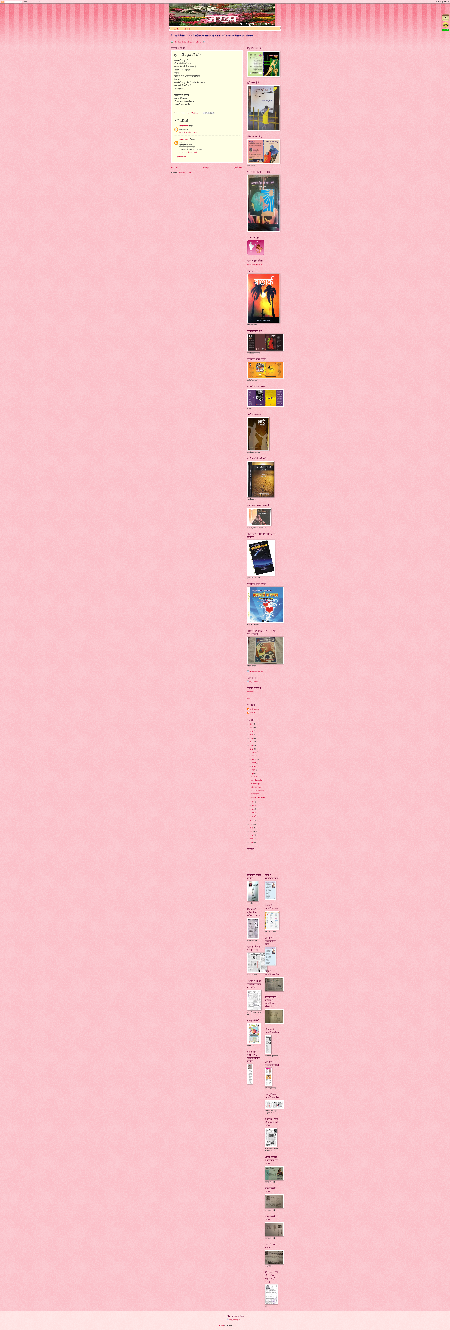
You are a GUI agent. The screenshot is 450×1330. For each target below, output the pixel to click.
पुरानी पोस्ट (238, 167)
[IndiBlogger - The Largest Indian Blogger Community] (255, 254)
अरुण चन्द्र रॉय (183, 126)
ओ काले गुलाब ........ (256, 787)
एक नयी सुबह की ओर (257, 780)
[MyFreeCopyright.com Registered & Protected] (187, 42)
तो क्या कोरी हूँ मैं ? (256, 783)
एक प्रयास (250, 692)
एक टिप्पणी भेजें (181, 157)
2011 (251, 831)
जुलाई (254, 770)
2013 (251, 824)
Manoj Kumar (184, 139)
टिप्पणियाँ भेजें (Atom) (184, 172)
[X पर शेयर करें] (209, 113)
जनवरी (254, 816)
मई (253, 802)
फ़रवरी (254, 812)
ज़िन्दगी (249, 698)
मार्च (253, 809)
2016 (251, 745)
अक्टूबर (254, 759)
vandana (252, 713)
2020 (251, 731)
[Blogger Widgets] (233, 1320)
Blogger (221, 1325)
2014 (251, 821)
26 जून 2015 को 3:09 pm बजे (188, 132)
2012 (251, 828)
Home (177, 28)
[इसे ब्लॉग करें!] (206, 113)
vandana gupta (254, 709)
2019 (251, 735)
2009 (251, 838)
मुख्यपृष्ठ (206, 167)
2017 (251, 742)
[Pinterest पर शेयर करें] (213, 113)
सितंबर (254, 763)
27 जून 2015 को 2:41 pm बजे (188, 152)
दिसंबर (254, 752)
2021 (251, 727)
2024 (251, 724)
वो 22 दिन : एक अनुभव (257, 790)
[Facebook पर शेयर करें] (211, 113)
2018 (251, 738)
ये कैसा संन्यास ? (255, 794)
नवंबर (253, 755)
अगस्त (254, 766)
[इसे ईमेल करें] (204, 113)
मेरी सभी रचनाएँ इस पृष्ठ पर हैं (255, 264)
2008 (251, 842)
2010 (251, 835)
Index (187, 28)
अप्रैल (254, 805)
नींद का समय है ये (256, 776)
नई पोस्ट (174, 167)
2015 (251, 749)
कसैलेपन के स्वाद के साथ (258, 797)
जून (253, 773)
